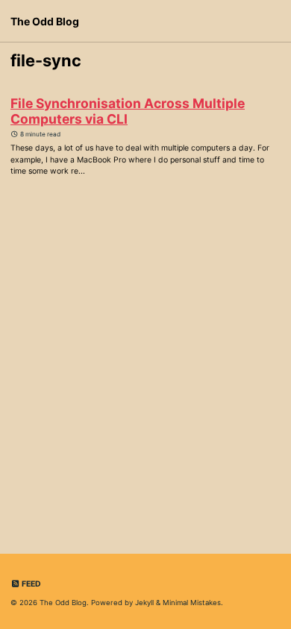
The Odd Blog (44, 21)
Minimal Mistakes (192, 602)
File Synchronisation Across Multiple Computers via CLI (127, 111)
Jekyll (144, 602)
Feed (30, 584)
